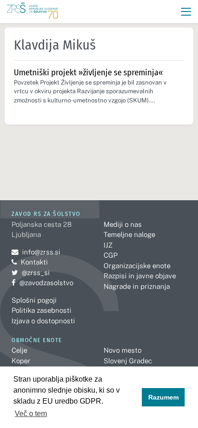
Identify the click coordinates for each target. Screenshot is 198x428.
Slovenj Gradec (128, 361)
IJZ (108, 245)
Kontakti (34, 262)
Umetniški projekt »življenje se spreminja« (88, 72)
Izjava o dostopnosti (43, 321)
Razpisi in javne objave (140, 276)
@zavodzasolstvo (42, 283)
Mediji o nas (123, 224)
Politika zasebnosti (41, 310)
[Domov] (32, 12)
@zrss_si (31, 272)
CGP (110, 255)
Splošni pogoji (34, 300)
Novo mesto (122, 350)
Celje (19, 350)
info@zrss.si (36, 252)
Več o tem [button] (31, 413)
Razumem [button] (163, 397)
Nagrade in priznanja (137, 286)
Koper (21, 361)
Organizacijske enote (137, 266)
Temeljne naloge (129, 234)
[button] (186, 12)
